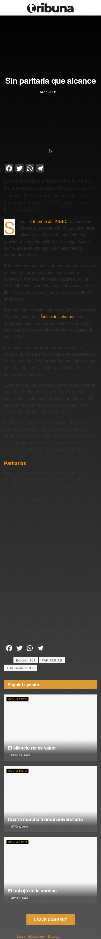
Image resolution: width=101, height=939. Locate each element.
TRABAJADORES (20, 668)
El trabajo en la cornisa (32, 890)
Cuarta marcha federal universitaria (45, 819)
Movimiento (17, 699)
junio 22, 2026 (20, 755)
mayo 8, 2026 (19, 826)
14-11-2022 (47, 91)
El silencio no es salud (32, 747)
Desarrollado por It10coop (38, 936)
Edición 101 (26, 660)
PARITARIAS (52, 660)
